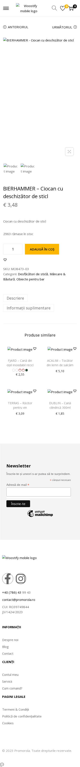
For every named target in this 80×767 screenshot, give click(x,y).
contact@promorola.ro (18, 599)
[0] (62, 8)
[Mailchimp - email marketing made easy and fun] (40, 516)
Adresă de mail (17, 485)
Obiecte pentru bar (30, 279)
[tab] (40, 298)
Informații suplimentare (29, 307)
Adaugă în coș (42, 249)
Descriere (15, 298)
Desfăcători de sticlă (33, 274)
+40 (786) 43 (11, 592)
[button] (5, 260)
